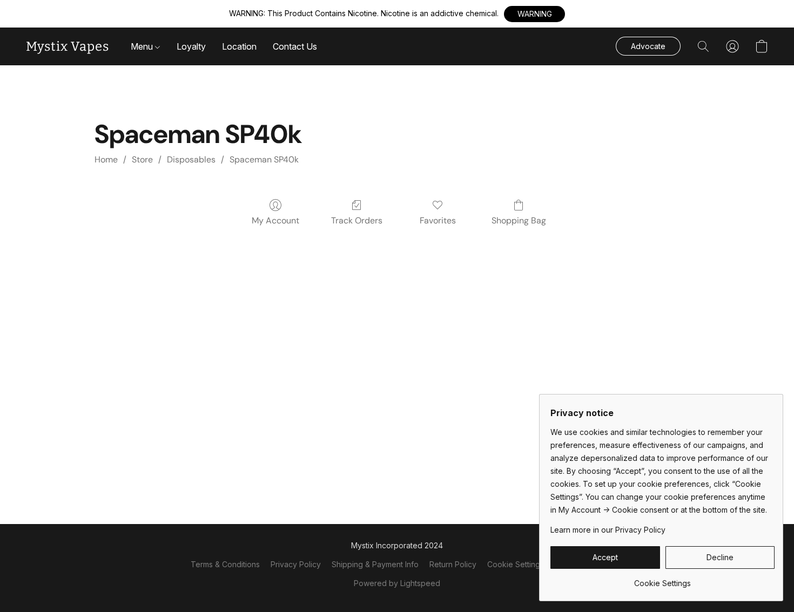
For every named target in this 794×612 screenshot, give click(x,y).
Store (142, 159)
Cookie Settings (515, 564)
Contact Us (295, 46)
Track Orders (356, 220)
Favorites (438, 220)
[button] (534, 14)
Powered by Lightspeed (397, 583)
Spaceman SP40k (264, 159)
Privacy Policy (296, 564)
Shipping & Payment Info (375, 564)
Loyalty (191, 46)
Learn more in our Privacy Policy (607, 529)
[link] (662, 579)
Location (239, 46)
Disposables (191, 159)
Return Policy (452, 564)
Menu (143, 46)
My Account (275, 220)
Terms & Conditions (225, 564)
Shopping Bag (519, 220)
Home (106, 159)
